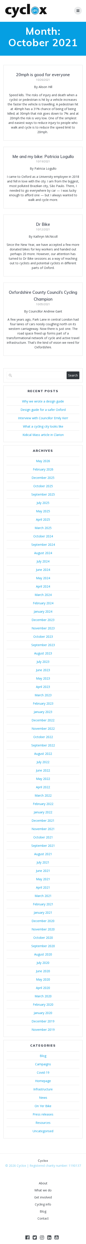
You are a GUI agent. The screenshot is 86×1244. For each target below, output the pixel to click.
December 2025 (43, 478)
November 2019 (43, 1029)
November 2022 (43, 728)
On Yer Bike (43, 1106)
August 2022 (43, 754)
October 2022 (43, 737)
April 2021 (43, 887)
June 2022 (43, 770)
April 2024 (43, 586)
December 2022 (43, 720)
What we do (43, 1190)
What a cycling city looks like (43, 426)
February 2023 (43, 703)
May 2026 (43, 461)
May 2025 (43, 511)
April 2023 (43, 687)
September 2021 (43, 845)
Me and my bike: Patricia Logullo (43, 156)
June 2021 (43, 871)
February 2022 (43, 804)
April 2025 (43, 519)
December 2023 (43, 620)
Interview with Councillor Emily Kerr (43, 418)
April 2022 (43, 787)
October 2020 (43, 937)
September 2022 (43, 745)
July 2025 (43, 503)
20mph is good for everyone (43, 74)
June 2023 (43, 670)
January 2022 (43, 812)
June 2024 (43, 570)
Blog (43, 1056)
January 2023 (43, 712)
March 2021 (43, 896)
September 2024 (43, 544)
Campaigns (43, 1064)
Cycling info (43, 1204)
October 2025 (43, 486)
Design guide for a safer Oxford (43, 410)
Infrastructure (43, 1089)
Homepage (43, 1081)
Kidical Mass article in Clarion (43, 435)
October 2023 (43, 636)
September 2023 (43, 645)
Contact (43, 1218)
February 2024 (43, 603)
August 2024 (43, 553)
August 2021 (43, 854)
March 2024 (43, 595)
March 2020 (43, 996)
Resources (43, 1123)
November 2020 (43, 929)
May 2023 (43, 678)
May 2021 (43, 879)
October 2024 (43, 536)
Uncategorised (43, 1131)
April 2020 (43, 988)
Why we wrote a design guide (43, 401)
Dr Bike (43, 224)
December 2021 (43, 820)
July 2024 (43, 561)
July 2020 (43, 963)
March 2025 (43, 528)
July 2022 (43, 762)
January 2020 (43, 1013)
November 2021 (43, 829)
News (43, 1097)
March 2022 (43, 795)
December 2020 (43, 921)
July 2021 (43, 862)
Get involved (43, 1197)
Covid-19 (43, 1072)
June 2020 (43, 971)
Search (73, 375)
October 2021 (43, 837)
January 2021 (43, 912)
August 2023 (43, 653)
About (43, 1183)
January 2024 (43, 611)
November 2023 (43, 628)
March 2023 (43, 695)
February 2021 (43, 904)
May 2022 (43, 779)
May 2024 (43, 578)
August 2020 (43, 954)
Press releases (43, 1114)
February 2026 (43, 469)
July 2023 (43, 662)
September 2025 (43, 494)
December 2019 (43, 1021)
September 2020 (43, 946)
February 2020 (43, 1004)
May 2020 (43, 979)
